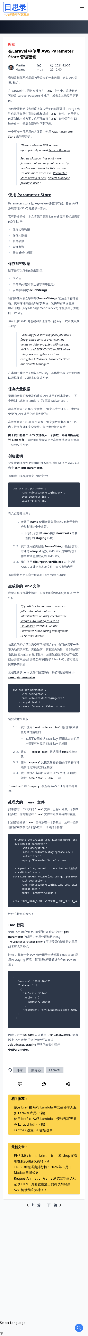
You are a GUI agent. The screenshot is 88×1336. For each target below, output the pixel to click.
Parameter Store (34, 194)
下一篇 (52, 1205)
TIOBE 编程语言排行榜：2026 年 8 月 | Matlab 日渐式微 (42, 1170)
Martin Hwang (21, 67)
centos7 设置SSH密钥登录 (33, 1130)
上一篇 (35, 1205)
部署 (19, 1070)
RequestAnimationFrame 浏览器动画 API (45, 1178)
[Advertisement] (44, 1252)
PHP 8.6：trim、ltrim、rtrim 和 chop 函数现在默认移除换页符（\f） (46, 1158)
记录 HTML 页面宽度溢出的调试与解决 (42, 1184)
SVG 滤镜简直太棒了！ (30, 1190)
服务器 (36, 1070)
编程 (11, 44)
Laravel (54, 1070)
